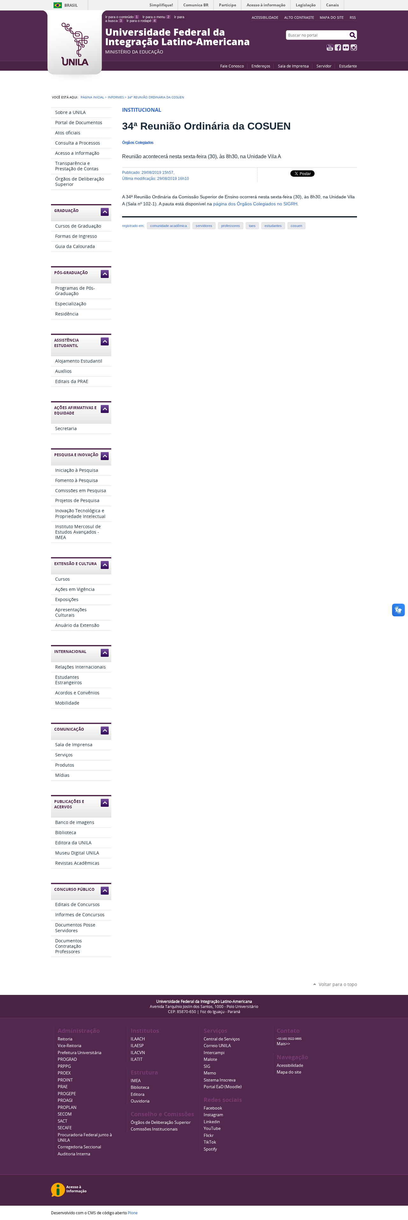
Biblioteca (140, 1087)
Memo (210, 1073)
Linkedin (212, 1121)
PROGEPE (67, 1093)
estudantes (273, 226)
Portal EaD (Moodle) (223, 1086)
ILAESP (137, 1045)
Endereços (260, 65)
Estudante (348, 65)
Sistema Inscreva (220, 1080)
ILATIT (136, 1059)
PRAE (63, 1086)
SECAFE (65, 1128)
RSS (353, 17)
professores (230, 226)
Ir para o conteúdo (121, 17)
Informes (116, 97)
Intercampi (214, 1052)
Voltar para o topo (338, 984)
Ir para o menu (155, 17)
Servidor (324, 65)
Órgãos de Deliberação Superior (161, 1122)
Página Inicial (92, 97)
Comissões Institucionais (154, 1129)
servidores (204, 226)
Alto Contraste (299, 17)
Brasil (71, 5)
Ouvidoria (140, 1101)
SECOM (65, 1114)
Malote (210, 1059)
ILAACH (138, 1039)
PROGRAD (67, 1059)
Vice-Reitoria (69, 1045)
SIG (207, 1066)
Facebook (338, 47)
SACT (62, 1121)
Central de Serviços (222, 1039)
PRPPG (64, 1066)
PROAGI (65, 1100)
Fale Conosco (232, 65)
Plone (133, 1212)
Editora (137, 1094)
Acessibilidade (290, 1065)
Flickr (346, 47)
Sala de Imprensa (293, 65)
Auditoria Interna (74, 1154)
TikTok (210, 1142)
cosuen (296, 226)
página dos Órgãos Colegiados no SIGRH (255, 204)
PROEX (64, 1073)
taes (252, 226)
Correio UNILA (217, 1045)
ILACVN (138, 1052)
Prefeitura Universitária (79, 1052)
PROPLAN (67, 1107)
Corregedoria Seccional (79, 1147)
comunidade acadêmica (168, 226)
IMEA (136, 1080)
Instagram (354, 47)
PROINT (65, 1080)
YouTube (330, 47)
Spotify (210, 1149)
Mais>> (283, 1043)
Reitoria (65, 1039)
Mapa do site (332, 17)
